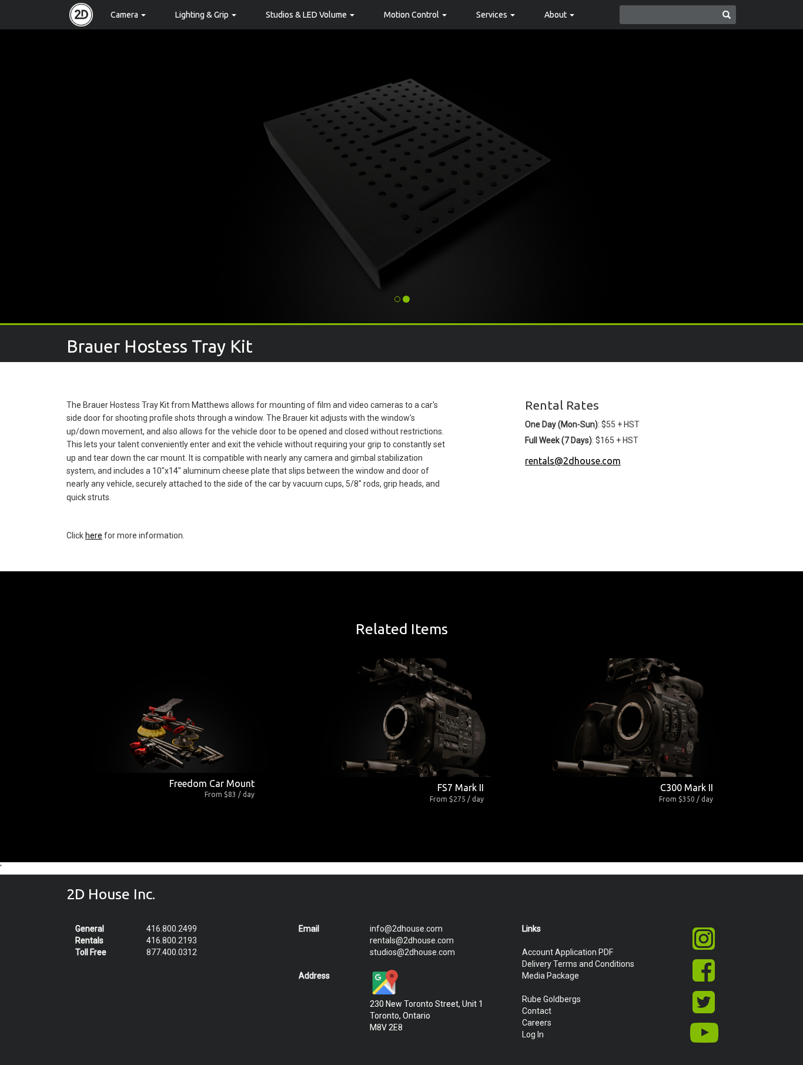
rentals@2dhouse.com (573, 461)
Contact (536, 1011)
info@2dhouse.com (406, 928)
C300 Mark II (686, 787)
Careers (536, 1022)
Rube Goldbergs (551, 999)
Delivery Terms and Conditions (578, 964)
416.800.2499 (171, 928)
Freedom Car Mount (212, 783)
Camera (125, 14)
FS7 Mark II (460, 787)
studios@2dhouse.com (412, 952)
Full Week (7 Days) (558, 440)
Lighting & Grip (202, 14)
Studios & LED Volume (307, 14)
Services (492, 14)
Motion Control (412, 14)
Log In (533, 1034)
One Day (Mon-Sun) (561, 424)
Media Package (550, 975)
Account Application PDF (567, 952)
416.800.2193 (171, 940)
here (93, 535)
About (556, 14)
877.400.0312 (171, 952)
